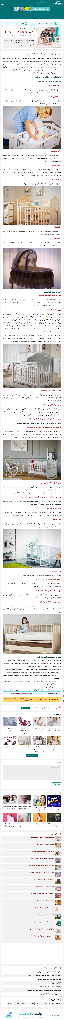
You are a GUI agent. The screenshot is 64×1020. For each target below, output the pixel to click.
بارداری (34, 314)
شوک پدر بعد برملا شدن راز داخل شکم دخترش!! (10, 807)
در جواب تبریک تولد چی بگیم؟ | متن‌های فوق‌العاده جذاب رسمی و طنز (44, 975)
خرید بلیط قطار (11, 1003)
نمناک (16, 70)
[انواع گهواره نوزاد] (32, 460)
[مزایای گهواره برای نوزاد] (32, 548)
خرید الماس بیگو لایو (53, 693)
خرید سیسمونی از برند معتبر (10, 729)
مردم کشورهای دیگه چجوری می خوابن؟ (19, 693)
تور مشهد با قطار (21, 1003)
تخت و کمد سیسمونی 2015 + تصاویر (25, 748)
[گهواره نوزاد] (32, 205)
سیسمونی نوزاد (25, 708)
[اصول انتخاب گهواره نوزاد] (32, 127)
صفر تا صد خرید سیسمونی (39, 729)
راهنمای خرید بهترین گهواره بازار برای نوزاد (19, 31)
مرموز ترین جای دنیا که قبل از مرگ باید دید (54, 825)
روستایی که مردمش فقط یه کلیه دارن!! (24, 825)
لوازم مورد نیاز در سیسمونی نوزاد (54, 748)
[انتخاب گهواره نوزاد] (32, 268)
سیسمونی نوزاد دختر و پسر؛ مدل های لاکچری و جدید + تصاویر (39, 749)
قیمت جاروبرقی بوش (41, 1003)
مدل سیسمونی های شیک (10, 748)
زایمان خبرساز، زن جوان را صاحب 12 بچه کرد (24, 807)
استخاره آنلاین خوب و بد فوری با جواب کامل (47, 699)
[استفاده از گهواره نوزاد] (32, 634)
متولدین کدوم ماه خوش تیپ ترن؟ (39, 825)
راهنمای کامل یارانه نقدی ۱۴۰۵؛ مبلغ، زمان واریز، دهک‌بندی (16, 699)
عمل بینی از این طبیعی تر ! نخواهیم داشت (40, 808)
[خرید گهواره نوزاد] (32, 366)
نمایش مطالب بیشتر (32, 756)
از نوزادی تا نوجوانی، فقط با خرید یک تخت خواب (54, 730)
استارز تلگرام (30, 1003)
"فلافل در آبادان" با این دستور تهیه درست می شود (49, 972)
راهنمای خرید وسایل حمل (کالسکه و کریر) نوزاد (24, 730)
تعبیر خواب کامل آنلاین (54, 1003)
